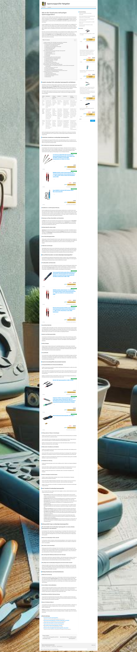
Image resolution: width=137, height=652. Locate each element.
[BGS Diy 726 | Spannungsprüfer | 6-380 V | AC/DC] (87, 31)
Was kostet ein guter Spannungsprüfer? (51, 617)
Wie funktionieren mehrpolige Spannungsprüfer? (52, 44)
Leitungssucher (54, 646)
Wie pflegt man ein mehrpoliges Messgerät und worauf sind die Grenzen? (56, 70)
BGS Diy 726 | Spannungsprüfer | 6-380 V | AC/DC (63, 380)
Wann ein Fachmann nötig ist (49, 75)
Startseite (43, 7)
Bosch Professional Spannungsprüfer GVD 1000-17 (63, 415)
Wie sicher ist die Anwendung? (49, 68)
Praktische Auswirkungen (49, 49)
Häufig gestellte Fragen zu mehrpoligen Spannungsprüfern (53, 64)
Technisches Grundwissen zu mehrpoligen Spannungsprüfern (53, 43)
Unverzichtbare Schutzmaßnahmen (50, 73)
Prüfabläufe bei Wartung (49, 61)
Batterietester (48, 646)
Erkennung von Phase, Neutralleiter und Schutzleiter (53, 46)
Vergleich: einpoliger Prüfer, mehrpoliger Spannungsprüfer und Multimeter (55, 42)
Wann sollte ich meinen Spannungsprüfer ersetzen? (53, 625)
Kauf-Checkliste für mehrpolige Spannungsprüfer (51, 63)
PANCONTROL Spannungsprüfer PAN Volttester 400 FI (87, 71)
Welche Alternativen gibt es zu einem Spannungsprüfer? (54, 622)
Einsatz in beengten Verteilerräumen (50, 62)
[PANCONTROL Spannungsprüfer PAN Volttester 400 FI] (87, 67)
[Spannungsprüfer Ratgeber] (43, 5)
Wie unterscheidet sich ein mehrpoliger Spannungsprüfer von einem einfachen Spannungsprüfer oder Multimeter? (59, 66)
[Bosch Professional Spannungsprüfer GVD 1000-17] (87, 105)
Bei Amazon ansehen (71, 166)
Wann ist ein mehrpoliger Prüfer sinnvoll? (51, 67)
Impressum (93, 645)
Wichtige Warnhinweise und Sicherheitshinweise (51, 71)
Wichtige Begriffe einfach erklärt (50, 47)
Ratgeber (49, 7)
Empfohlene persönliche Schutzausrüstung (51, 74)
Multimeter (43, 646)
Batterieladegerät (59, 646)
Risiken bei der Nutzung (48, 72)
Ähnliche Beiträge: (48, 76)
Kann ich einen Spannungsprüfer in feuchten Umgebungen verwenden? (56, 620)
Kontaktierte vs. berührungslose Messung (51, 45)
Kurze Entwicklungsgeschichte (49, 48)
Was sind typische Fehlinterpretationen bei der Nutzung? (53, 69)
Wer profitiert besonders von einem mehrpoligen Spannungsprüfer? (54, 50)
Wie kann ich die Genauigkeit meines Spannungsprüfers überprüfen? (56, 627)
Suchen (92, 120)
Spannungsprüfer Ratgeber (58, 4)
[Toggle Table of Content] (74, 40)
